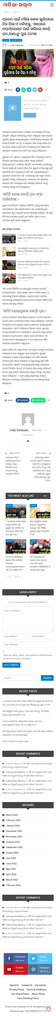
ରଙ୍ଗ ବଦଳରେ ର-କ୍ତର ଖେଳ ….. (16, 741)
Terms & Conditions (37, 989)
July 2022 (11, 858)
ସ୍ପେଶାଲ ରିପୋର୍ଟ (16, 40)
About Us (14, 985)
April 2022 (11, 874)
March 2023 (12, 815)
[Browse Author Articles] (28, 419)
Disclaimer (40, 985)
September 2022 (14, 847)
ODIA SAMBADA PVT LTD (35, 1011)
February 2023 (13, 820)
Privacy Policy (16, 989)
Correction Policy (20, 994)
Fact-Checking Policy (28, 998)
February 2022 (13, 885)
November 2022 (14, 836)
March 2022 (12, 880)
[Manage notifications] (48, 1009)
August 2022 (12, 852)
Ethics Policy (38, 994)
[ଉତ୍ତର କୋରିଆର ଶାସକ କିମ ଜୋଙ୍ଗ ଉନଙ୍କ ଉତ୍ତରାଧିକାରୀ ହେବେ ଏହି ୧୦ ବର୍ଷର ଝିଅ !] (9, 265)
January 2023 (13, 825)
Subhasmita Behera (15, 772)
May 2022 (11, 869)
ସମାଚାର (5, 40)
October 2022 (13, 842)
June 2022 (11, 863)
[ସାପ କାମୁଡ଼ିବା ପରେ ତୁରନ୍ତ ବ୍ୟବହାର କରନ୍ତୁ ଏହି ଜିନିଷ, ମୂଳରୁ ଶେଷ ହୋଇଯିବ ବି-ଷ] (9, 252)
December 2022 (14, 831)
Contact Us (26, 985)
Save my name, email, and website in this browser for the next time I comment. (27, 657)
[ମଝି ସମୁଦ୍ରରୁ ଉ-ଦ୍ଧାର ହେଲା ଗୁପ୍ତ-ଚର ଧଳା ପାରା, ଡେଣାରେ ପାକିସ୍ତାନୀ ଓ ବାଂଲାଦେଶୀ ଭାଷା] (9, 278)
